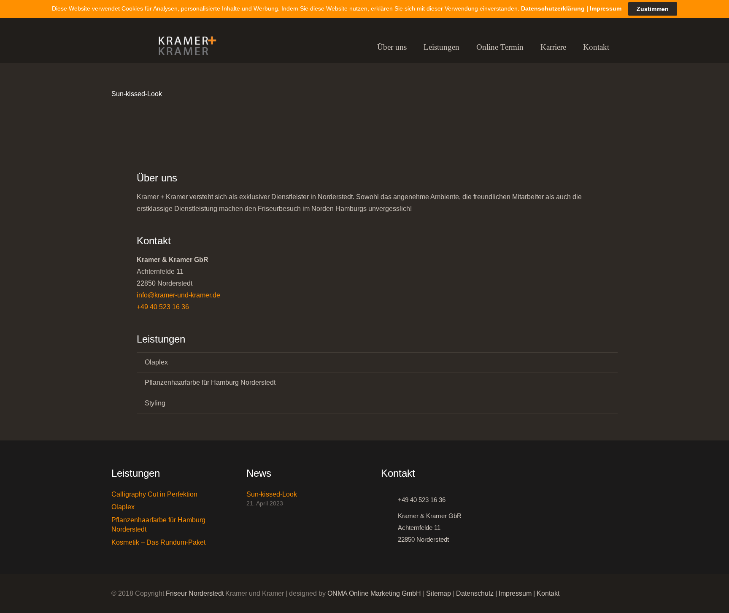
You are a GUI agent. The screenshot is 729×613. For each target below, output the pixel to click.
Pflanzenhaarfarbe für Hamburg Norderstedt (210, 382)
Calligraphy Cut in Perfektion (154, 494)
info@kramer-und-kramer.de (178, 295)
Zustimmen (653, 8)
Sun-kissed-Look (136, 93)
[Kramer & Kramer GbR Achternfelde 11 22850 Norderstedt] (389, 528)
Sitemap (438, 593)
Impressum (515, 593)
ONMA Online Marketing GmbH (374, 593)
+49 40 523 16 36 (163, 307)
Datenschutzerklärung (553, 8)
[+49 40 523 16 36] (389, 500)
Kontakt (548, 593)
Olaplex (156, 362)
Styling (155, 403)
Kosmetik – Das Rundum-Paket (158, 542)
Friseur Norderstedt (195, 593)
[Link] (183, 47)
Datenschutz (475, 593)
